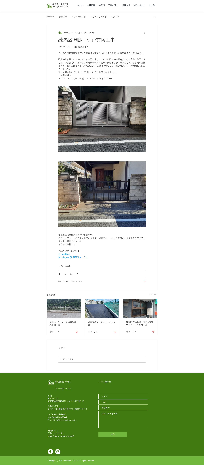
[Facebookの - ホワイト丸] (50, 451)
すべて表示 (153, 294)
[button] (154, 17)
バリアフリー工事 (99, 16)
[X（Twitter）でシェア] (65, 274)
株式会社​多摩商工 (60, 4)
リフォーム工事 (79, 16)
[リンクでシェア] (77, 274)
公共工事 (115, 16)
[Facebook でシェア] (59, 274)
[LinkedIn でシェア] (71, 274)
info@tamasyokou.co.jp (65, 420)
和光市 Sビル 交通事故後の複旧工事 (62, 323)
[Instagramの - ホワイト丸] (57, 451)
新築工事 (63, 16)
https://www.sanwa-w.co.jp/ (61, 436)
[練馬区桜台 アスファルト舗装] (102, 308)
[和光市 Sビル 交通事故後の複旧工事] (64, 308)
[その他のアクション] (144, 32)
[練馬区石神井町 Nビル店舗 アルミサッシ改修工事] (140, 308)
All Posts (50, 16)
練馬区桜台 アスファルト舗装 (101, 323)
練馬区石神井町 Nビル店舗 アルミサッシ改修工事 (140, 323)
